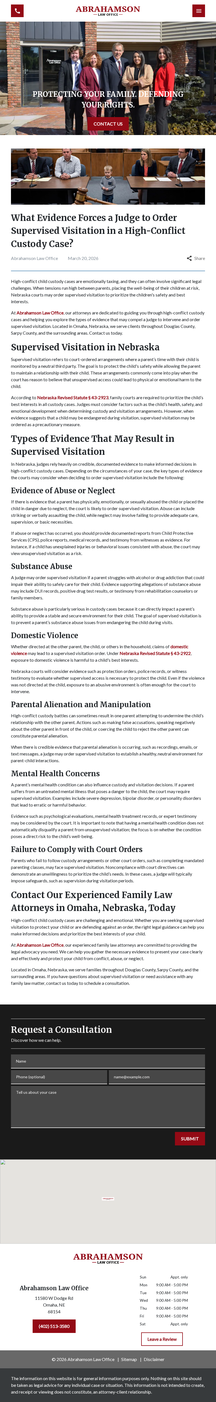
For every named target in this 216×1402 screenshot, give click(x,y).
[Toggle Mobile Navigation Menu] (198, 10)
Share (199, 258)
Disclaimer (154, 1359)
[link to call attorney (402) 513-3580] (17, 10)
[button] (108, 1199)
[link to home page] (108, 10)
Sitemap (129, 1359)
